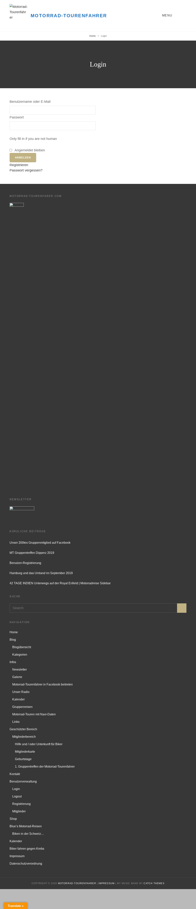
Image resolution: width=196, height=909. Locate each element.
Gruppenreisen (22, 706)
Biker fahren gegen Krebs (27, 848)
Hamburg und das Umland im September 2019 (41, 573)
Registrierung (21, 803)
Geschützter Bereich (23, 729)
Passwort (17, 117)
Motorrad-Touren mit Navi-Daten (34, 714)
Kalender (18, 699)
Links (16, 721)
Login (16, 789)
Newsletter (19, 669)
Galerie (17, 677)
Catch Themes (154, 883)
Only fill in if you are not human (33, 139)
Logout (17, 796)
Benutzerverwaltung (23, 781)
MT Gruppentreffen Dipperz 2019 (32, 552)
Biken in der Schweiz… (28, 833)
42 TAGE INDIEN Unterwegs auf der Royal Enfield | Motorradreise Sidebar (60, 583)
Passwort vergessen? (26, 170)
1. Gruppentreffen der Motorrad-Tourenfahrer (45, 766)
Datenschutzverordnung (26, 863)
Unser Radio (20, 692)
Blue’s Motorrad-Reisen (26, 826)
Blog (13, 639)
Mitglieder (19, 811)
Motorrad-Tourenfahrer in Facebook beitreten (42, 684)
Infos (13, 662)
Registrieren (19, 165)
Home (92, 36)
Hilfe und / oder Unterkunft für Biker (38, 744)
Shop (13, 818)
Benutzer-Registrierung (25, 563)
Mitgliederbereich (24, 736)
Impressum (17, 856)
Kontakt (15, 774)
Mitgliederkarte (25, 751)
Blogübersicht (21, 647)
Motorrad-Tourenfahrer (69, 15)
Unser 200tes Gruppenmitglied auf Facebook (40, 542)
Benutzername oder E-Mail (30, 102)
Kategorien (19, 654)
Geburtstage (23, 759)
